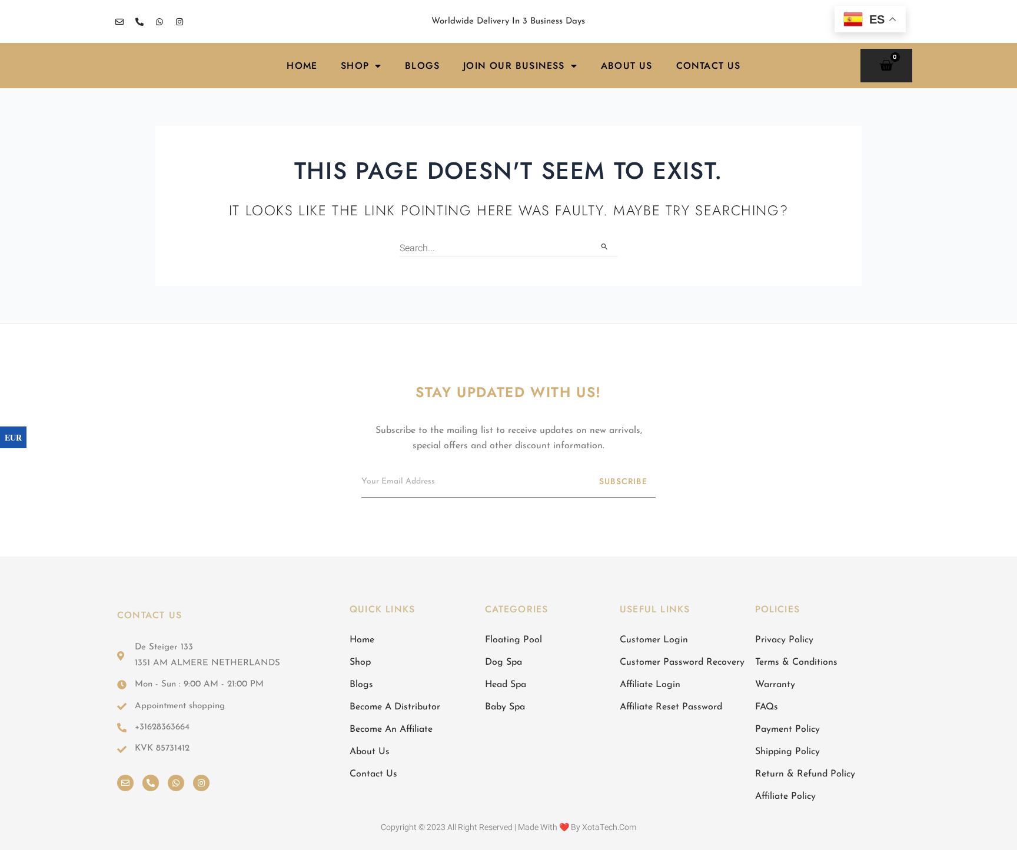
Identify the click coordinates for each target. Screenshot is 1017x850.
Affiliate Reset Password (671, 707)
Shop (355, 65)
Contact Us (708, 65)
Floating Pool (513, 640)
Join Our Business (513, 65)
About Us (627, 65)
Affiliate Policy (785, 796)
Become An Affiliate (391, 729)
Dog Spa (503, 662)
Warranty (775, 684)
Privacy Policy (784, 640)
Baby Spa (505, 707)
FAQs (766, 707)
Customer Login (654, 640)
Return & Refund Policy (805, 774)
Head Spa (505, 684)
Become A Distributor (395, 707)
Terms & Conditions (796, 662)
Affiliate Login (650, 684)
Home (302, 65)
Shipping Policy (787, 751)
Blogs (422, 65)
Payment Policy (787, 729)
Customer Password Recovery (682, 662)
